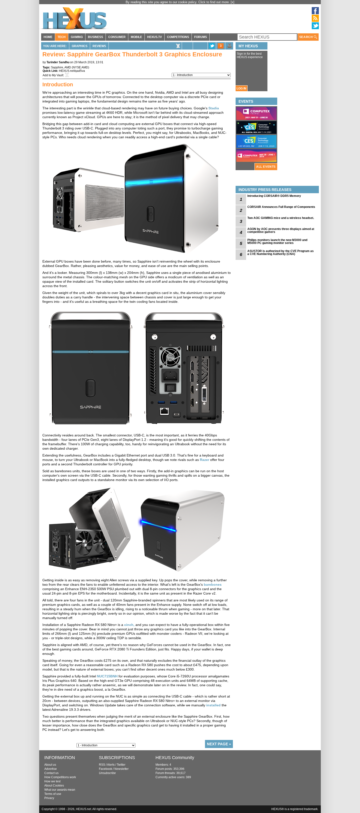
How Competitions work (60, 777)
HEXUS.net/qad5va (72, 71)
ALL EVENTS (266, 166)
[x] (232, 2)
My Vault (57, 75)
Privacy (49, 798)
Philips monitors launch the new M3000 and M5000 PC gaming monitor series (277, 241)
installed (213, 705)
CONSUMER (117, 37)
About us (50, 764)
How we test (52, 781)
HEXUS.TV (154, 37)
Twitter (121, 764)
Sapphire (57, 67)
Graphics (79, 46)
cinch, (129, 625)
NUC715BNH (107, 676)
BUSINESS (95, 37)
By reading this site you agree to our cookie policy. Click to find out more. (178, 2)
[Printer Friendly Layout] (229, 47)
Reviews (99, 46)
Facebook (105, 769)
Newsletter (121, 769)
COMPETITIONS (178, 37)
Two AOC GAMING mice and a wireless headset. (280, 217)
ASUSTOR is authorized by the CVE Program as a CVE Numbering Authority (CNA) (280, 252)
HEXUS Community (175, 757)
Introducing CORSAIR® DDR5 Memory (274, 195)
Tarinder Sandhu (58, 62)
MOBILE (136, 37)
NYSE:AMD (80, 67)
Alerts (111, 764)
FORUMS (200, 37)
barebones (213, 584)
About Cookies (54, 785)
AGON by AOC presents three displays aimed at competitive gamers (280, 230)
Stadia (213, 108)
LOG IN (241, 88)
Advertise (50, 769)
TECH (62, 37)
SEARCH (306, 37)
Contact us (51, 773)
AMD (67, 67)
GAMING (77, 37)
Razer (204, 460)
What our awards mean (59, 789)
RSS (102, 764)
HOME (48, 37)
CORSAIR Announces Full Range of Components (281, 206)
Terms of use (52, 794)
